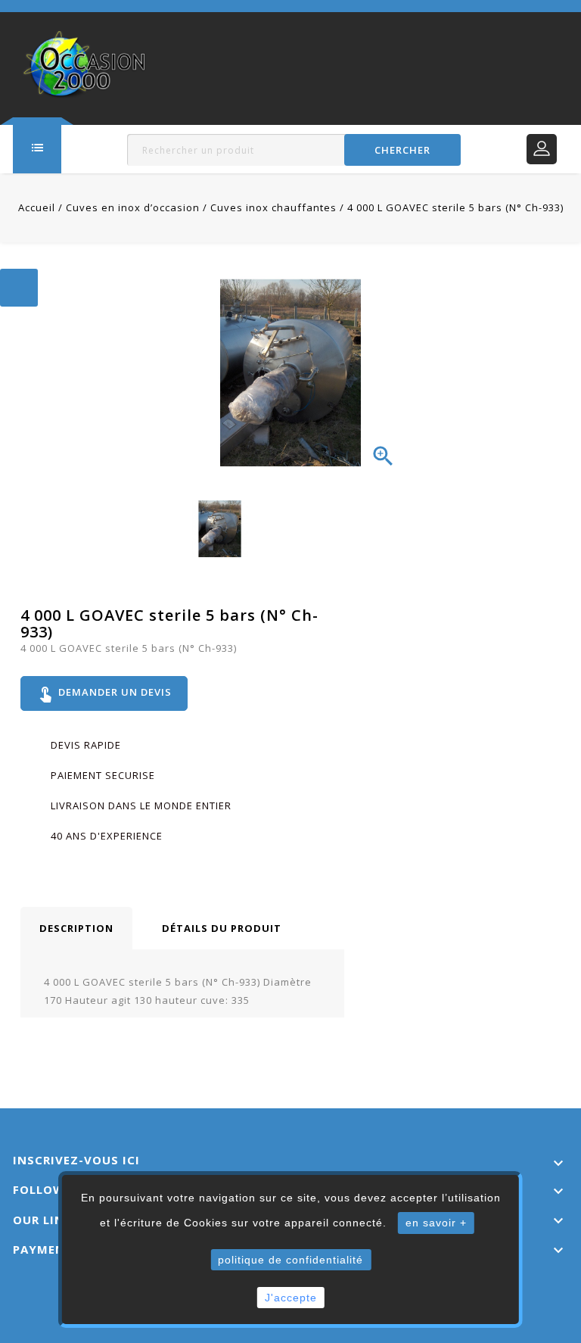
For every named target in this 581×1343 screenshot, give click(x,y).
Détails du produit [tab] (221, 928)
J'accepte (291, 1298)
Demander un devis (104, 693)
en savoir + (436, 1223)
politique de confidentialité (290, 1260)
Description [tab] (76, 928)
